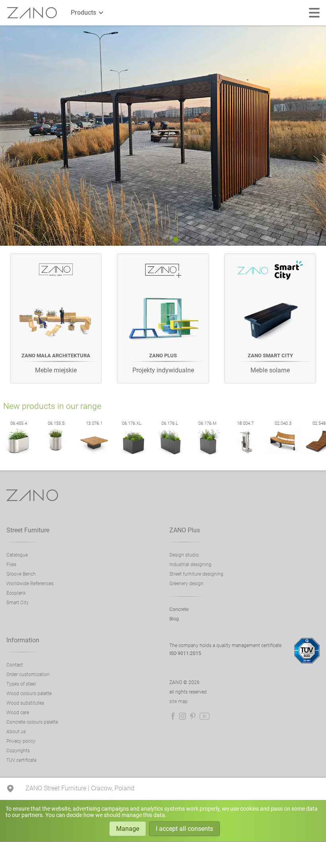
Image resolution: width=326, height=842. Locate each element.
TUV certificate (21, 760)
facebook (173, 716)
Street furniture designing (196, 574)
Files (11, 564)
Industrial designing (190, 564)
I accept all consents (184, 828)
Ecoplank (16, 593)
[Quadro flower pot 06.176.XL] (132, 453)
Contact (14, 665)
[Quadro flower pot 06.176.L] (169, 453)
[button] (159, 239)
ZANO (32, 13)
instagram (182, 716)
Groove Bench (21, 574)
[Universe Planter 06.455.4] (18, 453)
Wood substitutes (25, 703)
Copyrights (18, 750)
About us (16, 731)
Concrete (178, 609)
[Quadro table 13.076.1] (94, 453)
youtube (205, 716)
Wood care (17, 712)
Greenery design (186, 583)
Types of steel (21, 684)
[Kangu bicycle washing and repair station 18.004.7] (245, 453)
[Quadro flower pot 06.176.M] (207, 453)
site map (178, 701)
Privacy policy (20, 741)
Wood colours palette (29, 693)
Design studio (184, 555)
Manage (127, 828)
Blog (174, 619)
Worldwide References (30, 583)
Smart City (17, 602)
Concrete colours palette (32, 722)
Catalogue (17, 555)
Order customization (28, 674)
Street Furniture (27, 530)
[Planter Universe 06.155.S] (56, 453)
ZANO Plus (184, 530)
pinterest (193, 716)
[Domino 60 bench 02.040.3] (283, 453)
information (22, 640)
